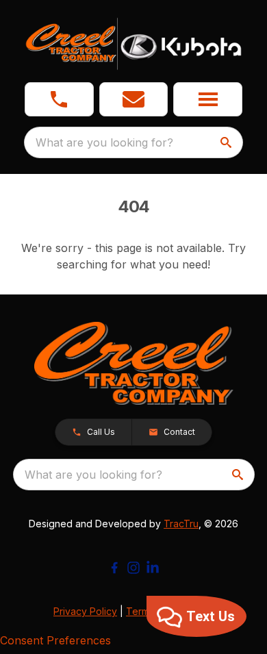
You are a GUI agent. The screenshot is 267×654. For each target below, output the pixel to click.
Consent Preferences (55, 640)
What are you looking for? (104, 142)
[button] (59, 99)
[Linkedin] (153, 568)
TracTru (181, 523)
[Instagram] (133, 568)
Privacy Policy (85, 611)
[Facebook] (114, 568)
